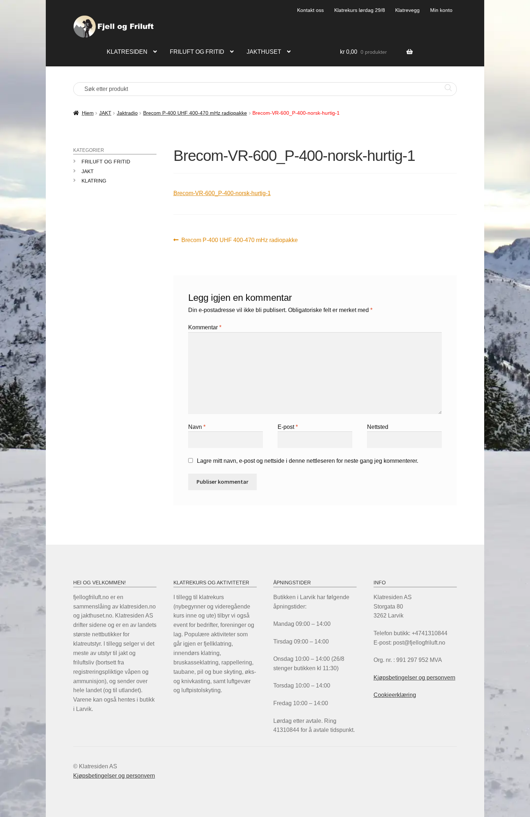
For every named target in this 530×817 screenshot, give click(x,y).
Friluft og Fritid (105, 161)
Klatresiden (127, 52)
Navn (197, 427)
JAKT (105, 113)
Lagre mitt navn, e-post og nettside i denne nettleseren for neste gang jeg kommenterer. (307, 461)
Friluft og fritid (197, 52)
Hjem (88, 113)
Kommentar (204, 327)
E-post (288, 427)
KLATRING (93, 181)
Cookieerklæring (395, 695)
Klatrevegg (407, 10)
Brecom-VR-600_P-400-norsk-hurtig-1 (222, 193)
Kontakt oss (310, 10)
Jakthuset (264, 52)
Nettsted (377, 427)
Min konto (441, 10)
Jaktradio (127, 113)
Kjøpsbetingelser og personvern (414, 678)
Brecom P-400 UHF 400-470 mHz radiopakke (195, 113)
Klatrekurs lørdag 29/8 (359, 10)
